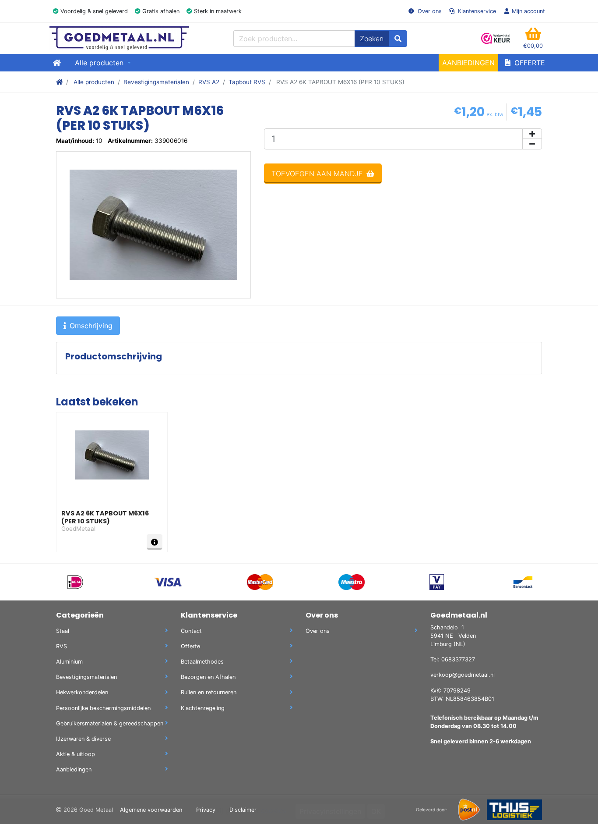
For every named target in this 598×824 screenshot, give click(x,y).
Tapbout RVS (247, 81)
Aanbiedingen (468, 62)
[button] (533, 38)
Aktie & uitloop (75, 754)
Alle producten (94, 81)
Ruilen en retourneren (208, 692)
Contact (191, 631)
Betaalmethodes (202, 661)
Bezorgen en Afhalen (208, 677)
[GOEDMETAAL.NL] (119, 38)
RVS (61, 646)
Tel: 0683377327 (452, 659)
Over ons (429, 11)
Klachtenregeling (203, 708)
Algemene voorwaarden (151, 809)
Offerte (528, 62)
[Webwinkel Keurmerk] (496, 38)
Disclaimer (243, 809)
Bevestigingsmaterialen (156, 81)
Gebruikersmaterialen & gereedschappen (109, 723)
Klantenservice (476, 11)
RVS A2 (208, 81)
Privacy (205, 809)
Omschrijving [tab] (91, 325)
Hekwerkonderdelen (82, 692)
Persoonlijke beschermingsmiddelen (103, 708)
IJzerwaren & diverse (83, 738)
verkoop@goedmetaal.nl (462, 674)
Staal (62, 631)
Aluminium (69, 661)
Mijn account (528, 11)
